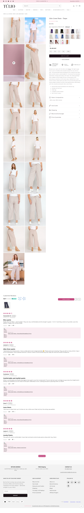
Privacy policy (78, 501)
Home (4, 13)
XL (63, 51)
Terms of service (72, 501)
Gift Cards (52, 486)
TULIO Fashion (66, 501)
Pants (14, 13)
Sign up (15, 495)
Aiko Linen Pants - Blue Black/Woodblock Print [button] (19, 333)
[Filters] (76, 299)
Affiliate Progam (54, 492)
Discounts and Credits (38, 486)
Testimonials (53, 490)
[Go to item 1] (7, 305)
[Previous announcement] (27, 1)
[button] (79, 5)
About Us (52, 481)
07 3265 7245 (68, 468)
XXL (68, 51)
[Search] (59, 5)
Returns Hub (35, 481)
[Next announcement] (57, 1)
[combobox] (42, 5)
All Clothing (9, 13)
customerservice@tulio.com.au (68, 472)
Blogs (51, 488)
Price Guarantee (36, 492)
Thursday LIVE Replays (38, 490)
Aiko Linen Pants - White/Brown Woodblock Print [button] (20, 362)
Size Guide (35, 484)
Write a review (66, 299)
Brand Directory (54, 484)
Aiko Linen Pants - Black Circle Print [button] (17, 447)
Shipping (34, 488)
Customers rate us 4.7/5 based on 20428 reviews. (45, 506)
